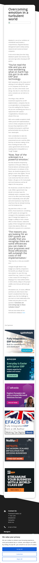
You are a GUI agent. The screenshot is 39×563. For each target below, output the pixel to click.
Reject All (19, 559)
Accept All (19, 549)
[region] (19, 548)
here (23, 312)
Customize (19, 554)
